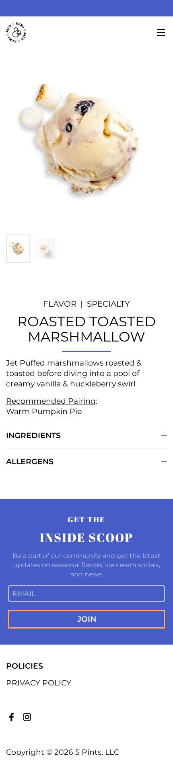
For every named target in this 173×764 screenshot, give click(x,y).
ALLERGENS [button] (30, 461)
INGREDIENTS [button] (33, 435)
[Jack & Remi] (16, 32)
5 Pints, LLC (97, 752)
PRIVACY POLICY (38, 682)
